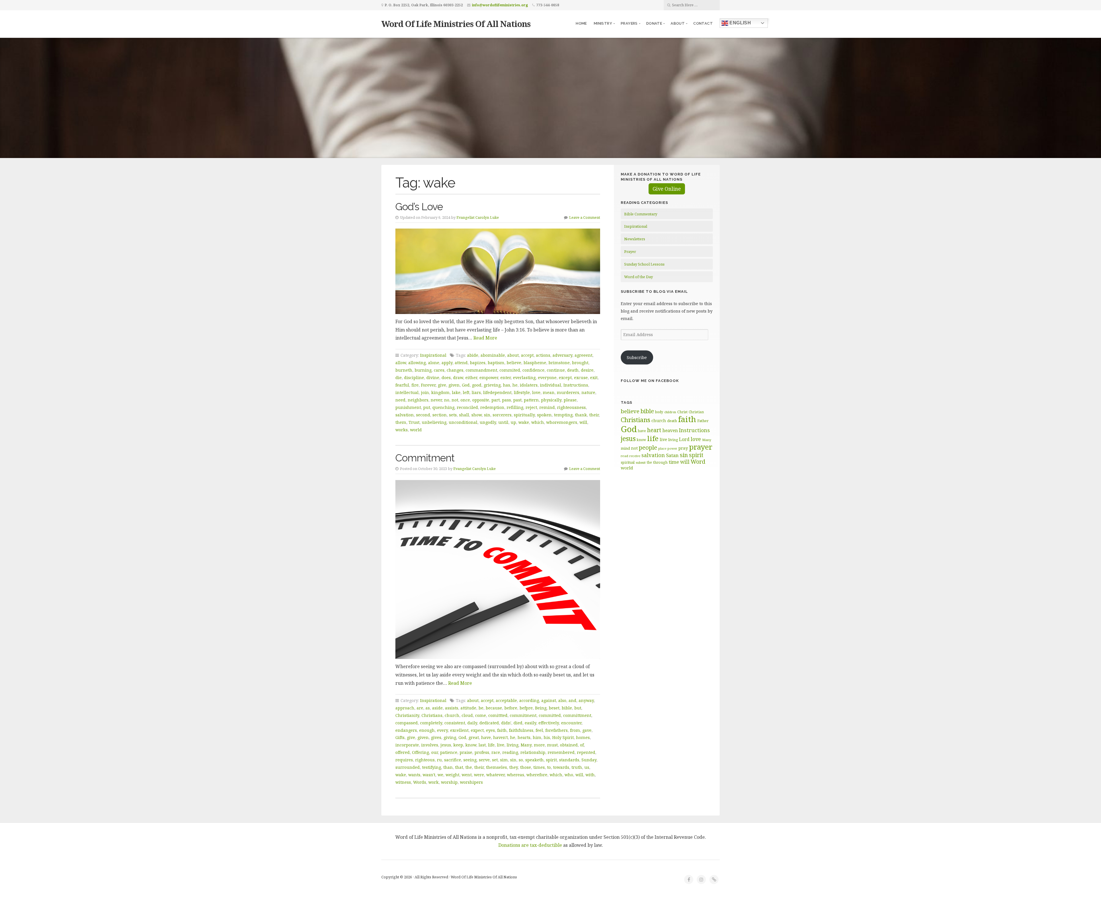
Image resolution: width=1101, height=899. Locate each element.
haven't (500, 737)
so (521, 760)
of (582, 745)
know (470, 745)
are (420, 708)
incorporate (407, 745)
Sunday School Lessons (644, 264)
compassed (406, 723)
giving (450, 737)
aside (437, 708)
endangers (406, 730)
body (659, 411)
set (495, 760)
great (473, 737)
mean (549, 392)
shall (464, 415)
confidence (533, 370)
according (529, 700)
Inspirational (433, 355)
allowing (417, 362)
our (434, 752)
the (468, 767)
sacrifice (452, 760)
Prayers (629, 23)
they (513, 767)
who (569, 774)
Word (698, 461)
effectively (548, 723)
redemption (492, 407)
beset (554, 708)
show (476, 415)
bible (567, 708)
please (570, 400)
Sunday (588, 760)
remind (547, 407)
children (670, 412)
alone (433, 362)
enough (427, 730)
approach (404, 708)
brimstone (559, 362)
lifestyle (522, 392)
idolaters (529, 385)
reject (531, 407)
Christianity (407, 715)
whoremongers (561, 422)
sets (453, 415)
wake (523, 422)
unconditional (463, 422)
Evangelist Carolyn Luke (477, 217)
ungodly (488, 422)
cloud (467, 715)
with (590, 774)
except (565, 377)
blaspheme (535, 362)
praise (466, 752)
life (491, 745)
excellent (459, 730)
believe (514, 362)
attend (461, 362)
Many (526, 745)
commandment (481, 370)
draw (458, 377)
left (466, 392)
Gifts (400, 737)
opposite (480, 400)
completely (431, 723)
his (547, 737)
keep (458, 745)
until (503, 422)
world (416, 429)
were (479, 774)
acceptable (506, 700)
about (513, 355)
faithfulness (521, 730)
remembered (561, 752)
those (525, 767)
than (448, 767)
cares (439, 370)
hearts (524, 737)
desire (587, 370)
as (427, 708)
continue (556, 370)
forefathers (556, 730)
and (572, 700)
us (586, 767)
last (482, 745)
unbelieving (434, 422)
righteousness (571, 407)
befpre (526, 708)
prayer (700, 447)
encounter (571, 723)
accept (527, 355)
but (577, 708)
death (573, 370)
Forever (428, 385)
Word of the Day (638, 276)
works (401, 429)
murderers (568, 392)
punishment (408, 407)
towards (561, 767)
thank (581, 415)
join (425, 392)
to (549, 767)
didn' (506, 723)
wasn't (429, 774)
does (446, 377)
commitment (523, 715)
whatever (495, 774)
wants (414, 774)
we (440, 774)
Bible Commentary (640, 214)
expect (477, 730)
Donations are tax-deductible (530, 845)
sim (504, 760)
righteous (425, 760)
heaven (670, 430)
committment (577, 715)
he (515, 385)
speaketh (534, 760)
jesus (445, 745)
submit (641, 462)
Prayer (630, 251)
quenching (443, 407)
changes (455, 370)
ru (439, 760)
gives (436, 737)
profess (482, 752)
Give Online (667, 189)
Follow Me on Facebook (650, 381)
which (537, 422)
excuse (581, 377)
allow (400, 362)
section (439, 415)
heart (654, 430)
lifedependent (497, 392)
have (486, 737)
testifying (431, 767)
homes (583, 737)
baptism (496, 362)
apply (447, 362)
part (495, 400)
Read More (485, 338)
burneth (403, 370)
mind (625, 448)
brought (580, 362)
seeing (470, 760)
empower (488, 377)
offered (402, 752)
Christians (431, 715)
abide (472, 355)
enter (505, 377)
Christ (682, 411)
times (539, 767)
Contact (703, 23)
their (594, 415)
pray (683, 448)
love (536, 392)
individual (550, 385)
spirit (551, 760)
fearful (402, 385)
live (500, 745)
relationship (532, 752)
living (512, 745)
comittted (497, 715)
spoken (544, 415)
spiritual (628, 462)
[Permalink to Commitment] (497, 569)
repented (586, 752)
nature (588, 392)
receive (634, 456)
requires (404, 760)
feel (539, 730)
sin (487, 415)
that (459, 767)
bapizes (477, 362)
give (442, 385)
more (539, 745)
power (672, 448)
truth (576, 767)
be (481, 708)
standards (569, 760)
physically (551, 400)
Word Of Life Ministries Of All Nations (455, 23)
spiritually (524, 415)
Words (419, 782)
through (660, 462)
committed (550, 715)
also (562, 700)
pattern (531, 400)
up (513, 422)
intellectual (407, 392)
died (518, 723)
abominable (493, 355)
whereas (515, 774)
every (442, 730)
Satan (672, 455)
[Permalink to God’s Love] (497, 271)
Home (581, 23)
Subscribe (637, 357)
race (495, 752)
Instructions (575, 385)
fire (415, 385)
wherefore (536, 774)
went (467, 774)
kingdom (440, 392)
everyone (547, 377)
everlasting (524, 377)
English (739, 22)
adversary (562, 355)
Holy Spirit (563, 737)
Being (540, 708)
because (494, 708)
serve (484, 760)
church (452, 715)
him (537, 737)
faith (502, 730)
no (446, 400)
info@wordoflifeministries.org (500, 5)
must (552, 745)
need (400, 400)
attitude (468, 708)
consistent (454, 723)
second (423, 415)
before (510, 708)
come (480, 715)
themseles (496, 767)
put (426, 407)
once (465, 400)
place (662, 448)
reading (510, 752)
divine (432, 377)
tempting (563, 415)
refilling (515, 407)
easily (530, 723)
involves (429, 745)
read (624, 456)
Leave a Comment (584, 217)
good (476, 385)
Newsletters (634, 238)
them (400, 422)
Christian (696, 411)
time (674, 462)
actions (543, 355)
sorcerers (502, 415)
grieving (492, 385)
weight (452, 774)
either (471, 377)
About (678, 23)
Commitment (424, 458)
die (398, 377)
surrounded (407, 767)
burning (423, 370)
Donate (654, 23)
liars (476, 392)
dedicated (489, 723)
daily (472, 723)
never (436, 400)
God (466, 385)
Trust (414, 422)
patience (448, 752)
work (433, 782)
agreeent (583, 355)
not (455, 400)
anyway (586, 700)
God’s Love (419, 206)
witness (403, 782)
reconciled (467, 407)
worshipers (471, 782)
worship (449, 782)
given (454, 385)
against (548, 700)
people (648, 447)
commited (509, 370)
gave (587, 730)
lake (456, 392)
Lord (684, 439)
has (506, 385)
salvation (404, 415)
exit (594, 377)
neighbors (418, 400)
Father (702, 420)
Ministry (603, 23)
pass (506, 400)
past (517, 400)
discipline (414, 377)
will (583, 422)
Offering (420, 752)
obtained (569, 745)
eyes (490, 730)
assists (451, 708)
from (575, 730)
